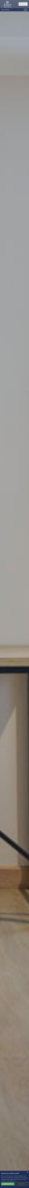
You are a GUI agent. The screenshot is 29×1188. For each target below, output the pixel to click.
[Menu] (25, 9)
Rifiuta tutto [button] (21, 1184)
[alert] (14, 1179)
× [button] (27, 1172)
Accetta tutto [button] (7, 1184)
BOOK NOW (23, 4)
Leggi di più (12, 1181)
